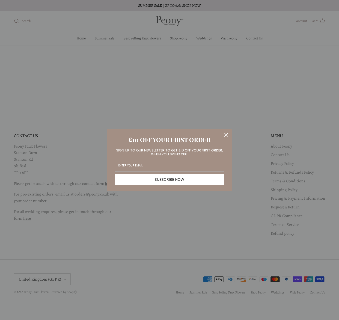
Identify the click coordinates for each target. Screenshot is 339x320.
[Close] (226, 134)
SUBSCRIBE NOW (169, 179)
